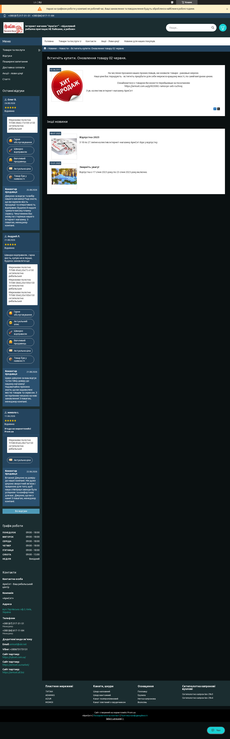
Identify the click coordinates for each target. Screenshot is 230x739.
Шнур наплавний (101, 691)
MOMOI (49, 702)
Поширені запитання (15, 61)
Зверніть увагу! (89, 167)
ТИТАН (49, 691)
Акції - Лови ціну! (110, 41)
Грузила (142, 695)
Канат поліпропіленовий (105, 698)
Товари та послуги (69, 41)
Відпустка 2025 (89, 137)
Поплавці (142, 691)
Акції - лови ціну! (13, 73)
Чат (218, 730)
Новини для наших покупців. (139, 41)
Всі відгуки (21, 511)
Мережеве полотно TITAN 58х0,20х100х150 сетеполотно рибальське (22, 284)
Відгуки (7, 55)
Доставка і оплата (14, 67)
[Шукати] (213, 27)
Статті (6, 79)
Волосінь (142, 702)
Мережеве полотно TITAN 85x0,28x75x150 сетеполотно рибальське (21, 444)
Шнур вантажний (102, 695)
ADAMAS (50, 695)
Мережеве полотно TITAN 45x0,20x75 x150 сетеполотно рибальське (21, 272)
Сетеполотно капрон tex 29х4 (197, 698)
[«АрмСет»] (13, 27)
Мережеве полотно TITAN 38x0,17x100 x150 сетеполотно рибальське (22, 124)
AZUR (48, 698)
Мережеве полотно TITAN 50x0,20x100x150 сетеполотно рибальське (22, 297)
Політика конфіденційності (134, 715)
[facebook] (214, 109)
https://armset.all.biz (13, 672)
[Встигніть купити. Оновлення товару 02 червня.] (67, 86)
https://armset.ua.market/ (16, 664)
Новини (52, 48)
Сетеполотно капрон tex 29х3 (197, 694)
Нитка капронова (147, 698)
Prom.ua (131, 712)
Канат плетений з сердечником (109, 702)
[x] (218, 109)
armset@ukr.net (18, 644)
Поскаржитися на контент (106, 715)
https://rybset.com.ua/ (14, 657)
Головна (49, 41)
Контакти (91, 41)
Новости (64, 48)
